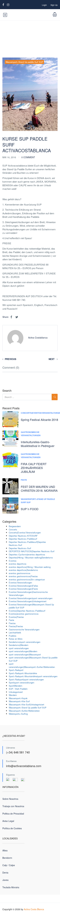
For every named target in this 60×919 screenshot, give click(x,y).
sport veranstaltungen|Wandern (23, 651)
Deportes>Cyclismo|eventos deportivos (27, 554)
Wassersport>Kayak (18, 698)
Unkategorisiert (16, 691)
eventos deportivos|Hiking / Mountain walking (30, 566)
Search (7, 390)
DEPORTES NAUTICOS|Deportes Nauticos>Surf (31, 551)
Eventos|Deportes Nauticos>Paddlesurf (27, 610)
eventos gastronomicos (19, 573)
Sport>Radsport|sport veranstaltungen (26, 679)
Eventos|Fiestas (16, 616)
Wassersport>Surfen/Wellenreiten (24, 710)
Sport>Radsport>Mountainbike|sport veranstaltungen (33, 676)
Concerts (13, 529)
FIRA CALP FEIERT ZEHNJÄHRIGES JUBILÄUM (34, 468)
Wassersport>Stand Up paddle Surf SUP (24, 61)
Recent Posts (11, 408)
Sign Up (54, 5)
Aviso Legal (8, 821)
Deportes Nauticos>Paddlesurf (23, 538)
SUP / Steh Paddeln (18, 688)
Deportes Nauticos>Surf (20, 548)
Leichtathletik (15, 632)
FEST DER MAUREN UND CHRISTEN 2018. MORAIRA (39, 489)
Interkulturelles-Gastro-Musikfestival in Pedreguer (37, 444)
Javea (5, 879)
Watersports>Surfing (18, 713)
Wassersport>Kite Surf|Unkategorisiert (26, 704)
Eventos (12, 560)
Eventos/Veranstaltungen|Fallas (23, 585)
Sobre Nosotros (10, 798)
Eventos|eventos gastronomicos (24, 613)
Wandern (13, 695)
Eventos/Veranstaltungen (20, 582)
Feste (24, 479)
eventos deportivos (17, 563)
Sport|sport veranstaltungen (21, 682)
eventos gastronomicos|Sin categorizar (27, 579)
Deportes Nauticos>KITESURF (23, 535)
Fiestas (12, 623)
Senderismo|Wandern (18, 645)
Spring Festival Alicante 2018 (39, 420)
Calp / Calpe (8, 865)
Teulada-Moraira (10, 887)
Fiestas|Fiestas (16, 626)
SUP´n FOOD (29, 509)
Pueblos (12, 635)
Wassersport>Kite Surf (19, 701)
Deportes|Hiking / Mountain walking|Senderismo (31, 557)
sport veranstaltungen (19, 648)
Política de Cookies (12, 828)
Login (44, 5)
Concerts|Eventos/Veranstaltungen (25, 532)
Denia (5, 872)
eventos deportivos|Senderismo (23, 570)
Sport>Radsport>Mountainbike (23, 673)
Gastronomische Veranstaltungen (30, 434)
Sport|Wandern (15, 685)
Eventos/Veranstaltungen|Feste (23, 588)
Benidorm (7, 857)
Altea (5, 850)
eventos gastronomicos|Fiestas (23, 576)
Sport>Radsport (16, 670)
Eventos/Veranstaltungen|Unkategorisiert (27, 601)
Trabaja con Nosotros (13, 806)
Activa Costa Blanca (34, 909)
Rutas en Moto (15, 638)
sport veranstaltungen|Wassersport (25, 654)
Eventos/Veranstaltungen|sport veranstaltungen (30, 598)
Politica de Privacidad (13, 813)
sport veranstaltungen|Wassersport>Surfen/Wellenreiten (32, 665)
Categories (9, 521)
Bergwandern (15, 526)
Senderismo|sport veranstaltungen (24, 641)
